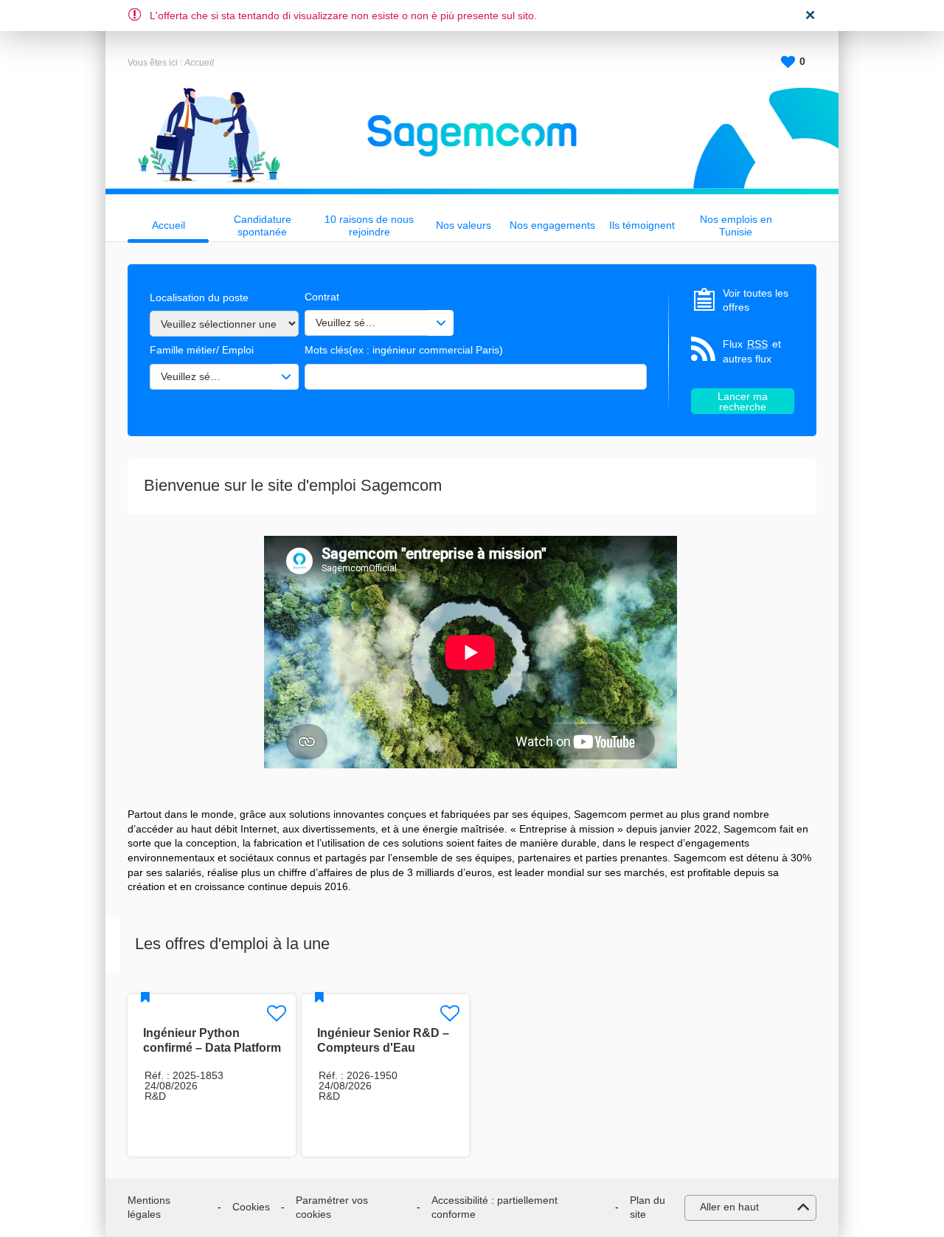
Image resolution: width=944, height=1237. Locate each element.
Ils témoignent (642, 225)
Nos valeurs (463, 225)
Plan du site (647, 1207)
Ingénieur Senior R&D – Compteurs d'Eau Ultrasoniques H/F (383, 1048)
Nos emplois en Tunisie (736, 225)
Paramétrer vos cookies (332, 1207)
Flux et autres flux (752, 351)
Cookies (251, 1207)
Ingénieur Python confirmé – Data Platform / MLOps (212, 1048)
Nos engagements (552, 225)
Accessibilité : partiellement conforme (494, 1207)
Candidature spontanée (262, 225)
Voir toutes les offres (755, 300)
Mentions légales (149, 1207)
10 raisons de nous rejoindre (369, 225)
